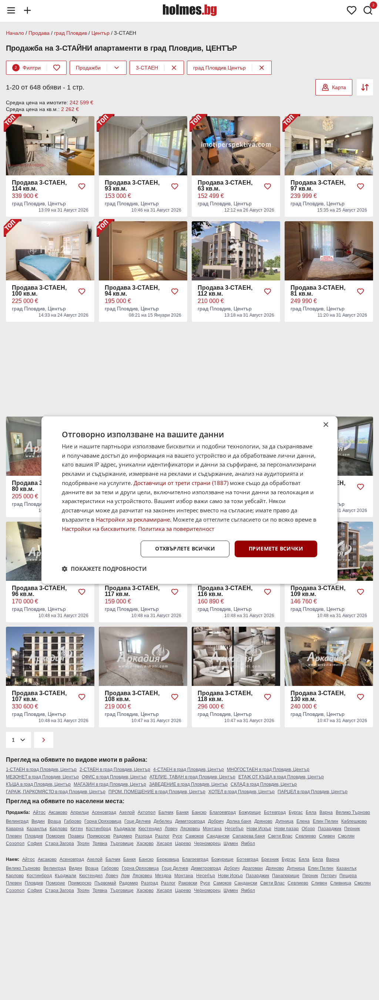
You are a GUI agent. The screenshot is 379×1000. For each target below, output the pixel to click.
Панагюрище (285, 875)
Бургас (296, 812)
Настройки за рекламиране (133, 519)
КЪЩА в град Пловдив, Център (38, 784)
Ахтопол (146, 812)
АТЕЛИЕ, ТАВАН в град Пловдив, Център (192, 777)
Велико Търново (353, 812)
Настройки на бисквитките (98, 528)
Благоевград (222, 812)
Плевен (14, 836)
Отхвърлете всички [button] (185, 548)
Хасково (145, 843)
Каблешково (354, 821)
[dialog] (189, 500)
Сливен (327, 836)
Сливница (340, 883)
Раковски (187, 883)
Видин (38, 821)
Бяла (311, 812)
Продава (39, 33)
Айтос (39, 812)
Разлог (162, 836)
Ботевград (275, 812)
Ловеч (171, 828)
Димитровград (190, 821)
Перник (352, 828)
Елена (303, 821)
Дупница (284, 821)
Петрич (328, 875)
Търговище (122, 843)
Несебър (234, 828)
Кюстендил (150, 828)
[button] (104, 569)
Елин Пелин (325, 821)
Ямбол (248, 843)
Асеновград (104, 812)
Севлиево (305, 836)
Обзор (308, 828)
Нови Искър (258, 828)
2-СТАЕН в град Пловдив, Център (115, 769)
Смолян (346, 836)
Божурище (250, 812)
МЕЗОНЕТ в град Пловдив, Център (42, 777)
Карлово (58, 828)
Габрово (72, 821)
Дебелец (163, 821)
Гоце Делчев (137, 821)
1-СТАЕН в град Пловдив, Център (41, 769)
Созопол (15, 843)
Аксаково (57, 812)
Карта (339, 87)
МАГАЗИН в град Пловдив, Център (110, 784)
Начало (15, 33)
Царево (183, 843)
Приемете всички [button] (276, 548)
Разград (143, 836)
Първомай (105, 883)
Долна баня (239, 821)
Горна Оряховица (102, 821)
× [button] (325, 425)
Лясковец (190, 828)
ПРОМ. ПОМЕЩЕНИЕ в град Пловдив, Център (156, 791)
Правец (76, 836)
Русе (177, 836)
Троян (83, 843)
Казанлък (37, 828)
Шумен (231, 843)
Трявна (100, 843)
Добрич (216, 821)
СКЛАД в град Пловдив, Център (264, 784)
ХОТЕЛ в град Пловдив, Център (241, 791)
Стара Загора (59, 843)
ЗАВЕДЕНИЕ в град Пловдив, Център (188, 784)
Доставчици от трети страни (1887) (181, 482)
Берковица (168, 859)
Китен (76, 828)
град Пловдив (70, 33)
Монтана (212, 828)
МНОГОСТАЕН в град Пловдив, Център (268, 769)
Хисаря (164, 843)
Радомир (122, 836)
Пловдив (34, 836)
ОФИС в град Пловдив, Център (114, 777)
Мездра (163, 875)
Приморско (98, 836)
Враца (54, 821)
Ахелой (127, 812)
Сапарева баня (248, 836)
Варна (326, 812)
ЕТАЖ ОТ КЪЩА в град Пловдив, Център (281, 777)
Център (100, 33)
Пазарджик (329, 828)
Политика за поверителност (176, 528)
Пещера (348, 875)
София (34, 843)
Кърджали (124, 828)
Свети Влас (280, 836)
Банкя (182, 812)
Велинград (17, 821)
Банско (199, 812)
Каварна (15, 828)
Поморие (55, 836)
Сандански (218, 836)
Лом (125, 875)
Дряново (263, 821)
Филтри (28, 68)
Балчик (165, 812)
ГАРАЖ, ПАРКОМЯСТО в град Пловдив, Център (55, 791)
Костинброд (98, 828)
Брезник (270, 859)
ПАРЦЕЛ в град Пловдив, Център (313, 791)
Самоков (194, 836)
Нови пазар (286, 828)
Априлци (79, 812)
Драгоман (252, 868)
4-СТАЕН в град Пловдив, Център (188, 769)
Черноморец (207, 843)
